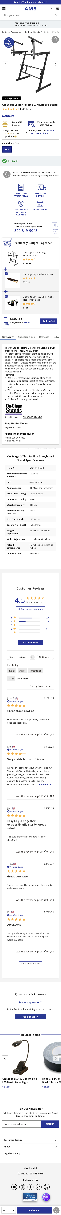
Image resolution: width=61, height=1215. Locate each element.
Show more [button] (22, 678)
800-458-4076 (35, 1173)
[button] (57, 9)
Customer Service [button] (13, 1140)
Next (56, 1058)
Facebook (30, 1187)
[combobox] (30, 15)
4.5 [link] (17, 109)
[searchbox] (18, 657)
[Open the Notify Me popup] (7, 174)
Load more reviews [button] (30, 963)
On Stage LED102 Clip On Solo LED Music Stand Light (19, 1080)
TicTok (39, 1187)
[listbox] (30, 149)
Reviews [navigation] (44, 337)
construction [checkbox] (35, 670)
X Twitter (47, 1187)
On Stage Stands (12, 98)
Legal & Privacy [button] (12, 1153)
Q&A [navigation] (56, 337)
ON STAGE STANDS (32, 417)
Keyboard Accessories (11, 32)
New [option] (7, 149)
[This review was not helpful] (51, 734)
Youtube (14, 1187)
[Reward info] (15, 136)
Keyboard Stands (32, 32)
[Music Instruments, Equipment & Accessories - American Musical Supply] (30, 8)
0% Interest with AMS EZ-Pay (46, 124)
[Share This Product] (55, 39)
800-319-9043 (25, 230)
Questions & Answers (30, 994)
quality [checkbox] (12, 670)
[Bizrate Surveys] (33, 1199)
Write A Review (30, 642)
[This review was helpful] (45, 734)
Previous (5, 1058)
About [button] (7, 1146)
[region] (30, 618)
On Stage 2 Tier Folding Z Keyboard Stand (35, 254)
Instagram (22, 1187)
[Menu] (4, 8)
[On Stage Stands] (13, 414)
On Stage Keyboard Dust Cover (38, 274)
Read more (45, 784)
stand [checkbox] (11, 678)
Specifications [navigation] (26, 337)
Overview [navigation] (8, 337)
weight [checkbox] (22, 670)
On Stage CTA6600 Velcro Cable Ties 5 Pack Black (38, 298)
